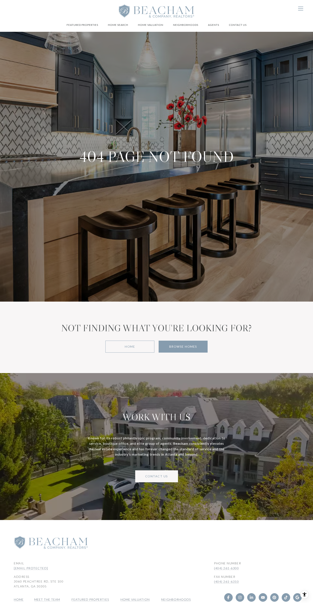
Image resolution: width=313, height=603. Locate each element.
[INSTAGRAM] (239, 597)
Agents (213, 24)
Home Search (118, 24)
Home (130, 346)
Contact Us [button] (156, 476)
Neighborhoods (185, 24)
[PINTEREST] (274, 597)
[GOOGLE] (297, 597)
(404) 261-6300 (226, 568)
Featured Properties (82, 24)
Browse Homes (183, 346)
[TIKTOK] (285, 597)
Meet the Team (47, 599)
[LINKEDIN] (251, 597)
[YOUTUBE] (262, 597)
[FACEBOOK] (228, 597)
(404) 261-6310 (226, 581)
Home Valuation (150, 24)
